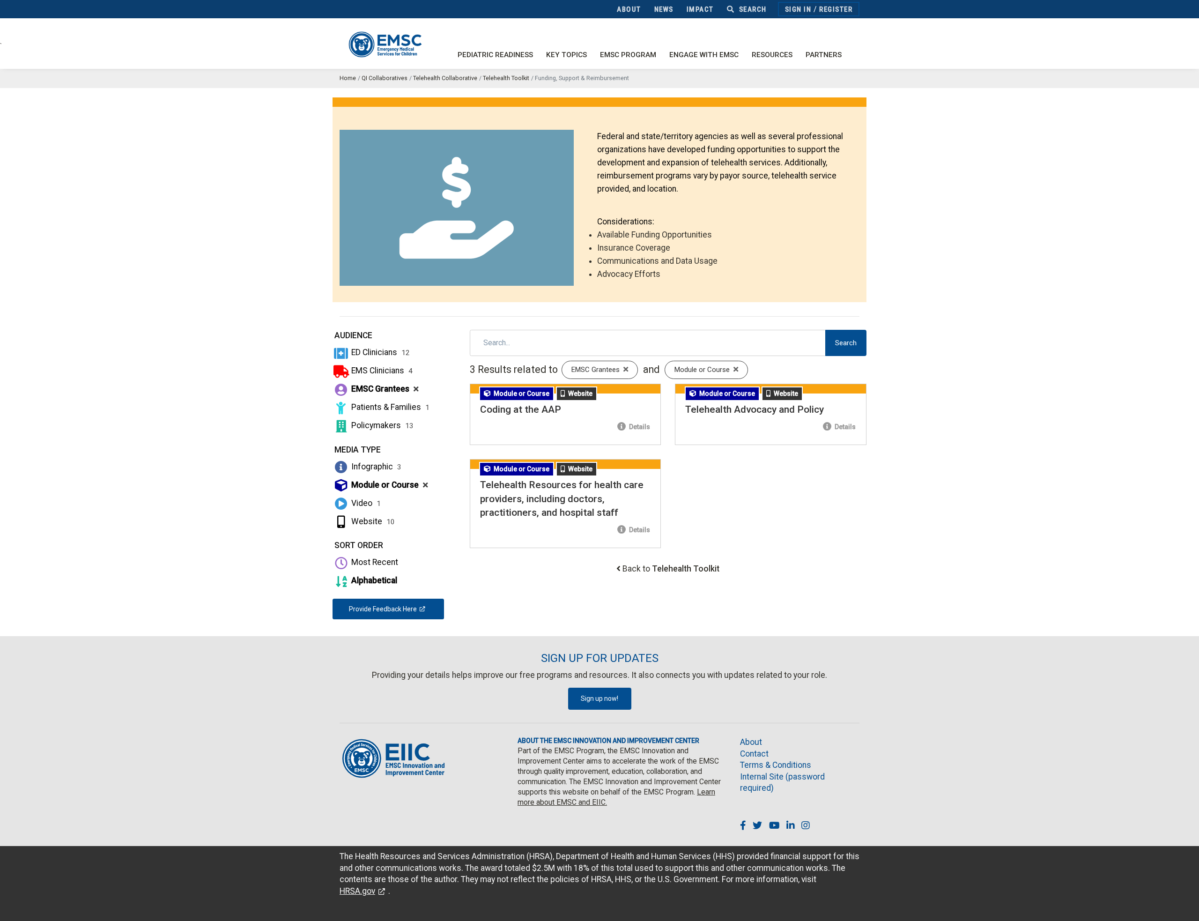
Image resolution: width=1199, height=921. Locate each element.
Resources (772, 55)
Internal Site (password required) (782, 782)
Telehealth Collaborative (445, 78)
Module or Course (388, 485)
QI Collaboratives (384, 78)
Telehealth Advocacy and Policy (754, 409)
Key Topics (566, 55)
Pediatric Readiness (495, 55)
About (629, 9)
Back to (670, 568)
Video (365, 503)
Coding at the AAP (520, 409)
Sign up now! (599, 698)
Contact (754, 753)
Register (835, 9)
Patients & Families (389, 407)
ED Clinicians (379, 352)
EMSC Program (628, 55)
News (664, 9)
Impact (700, 9)
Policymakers (381, 425)
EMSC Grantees (384, 389)
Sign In (798, 9)
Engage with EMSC (704, 55)
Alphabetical (373, 580)
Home (348, 78)
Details (639, 427)
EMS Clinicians (381, 370)
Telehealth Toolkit (506, 78)
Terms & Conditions (775, 765)
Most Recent (373, 562)
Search (752, 9)
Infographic (375, 466)
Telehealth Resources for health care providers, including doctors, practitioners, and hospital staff (562, 498)
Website (372, 521)
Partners (824, 55)
